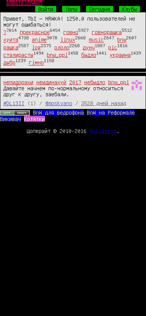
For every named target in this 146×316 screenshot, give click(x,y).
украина (120, 55)
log (36, 47)
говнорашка (107, 32)
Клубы (129, 9)
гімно (36, 63)
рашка (10, 47)
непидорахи (18, 82)
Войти (45, 9)
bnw (121, 40)
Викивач (10, 119)
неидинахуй (51, 82)
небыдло (94, 82)
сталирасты (18, 55)
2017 (75, 82)
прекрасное (35, 32)
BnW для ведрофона (58, 112)
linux (67, 40)
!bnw (71, 9)
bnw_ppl (57, 55)
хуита (10, 40)
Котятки (34, 119)
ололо (61, 47)
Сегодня (99, 9)
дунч (89, 47)
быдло (88, 55)
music (96, 40)
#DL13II (13, 103)
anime (39, 40)
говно (70, 32)
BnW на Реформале (111, 112)
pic (112, 47)
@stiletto (102, 131)
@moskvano (58, 103)
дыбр (9, 63)
